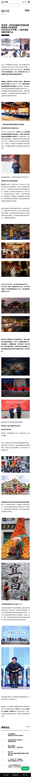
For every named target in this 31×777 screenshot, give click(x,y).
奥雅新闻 (19, 6)
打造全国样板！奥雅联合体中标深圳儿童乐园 (15, 734)
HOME (8, 6)
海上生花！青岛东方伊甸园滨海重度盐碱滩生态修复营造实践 (18, 753)
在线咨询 (25, 768)
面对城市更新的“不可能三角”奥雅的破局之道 (15, 740)
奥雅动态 (13, 6)
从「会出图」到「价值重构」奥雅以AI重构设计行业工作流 (15, 760)
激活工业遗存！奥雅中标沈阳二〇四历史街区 (15, 746)
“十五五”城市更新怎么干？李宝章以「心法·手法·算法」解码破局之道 (18, 765)
